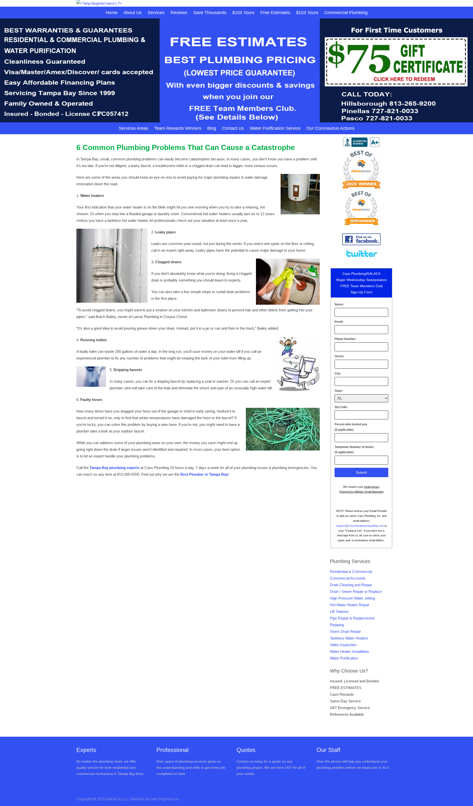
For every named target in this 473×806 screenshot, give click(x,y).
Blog (211, 128)
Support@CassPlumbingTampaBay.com (360, 525)
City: (338, 373)
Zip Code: (341, 407)
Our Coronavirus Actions (330, 128)
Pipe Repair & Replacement (352, 618)
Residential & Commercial (351, 571)
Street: (339, 356)
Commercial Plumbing (346, 12)
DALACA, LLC (117, 799)
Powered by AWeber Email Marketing (361, 491)
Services (156, 12)
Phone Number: (345, 339)
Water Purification (344, 658)
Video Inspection (343, 645)
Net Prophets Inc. (166, 799)
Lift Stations (339, 611)
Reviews (178, 12)
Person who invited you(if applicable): (351, 427)
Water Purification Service (275, 128)
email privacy (372, 486)
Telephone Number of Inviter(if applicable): (354, 449)
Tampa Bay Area (130, 774)
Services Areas (133, 128)
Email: (339, 321)
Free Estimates (275, 12)
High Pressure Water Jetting (352, 598)
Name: (339, 304)
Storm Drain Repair (345, 631)
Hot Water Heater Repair (349, 605)
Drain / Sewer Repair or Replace (356, 591)
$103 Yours (243, 12)
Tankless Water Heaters (349, 638)
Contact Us (233, 128)
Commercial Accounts (348, 578)
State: (339, 391)
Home (112, 12)
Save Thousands (209, 12)
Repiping (337, 625)
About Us (132, 12)
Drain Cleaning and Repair (351, 585)
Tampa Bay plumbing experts (114, 468)
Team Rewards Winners (177, 128)
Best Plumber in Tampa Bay (204, 474)
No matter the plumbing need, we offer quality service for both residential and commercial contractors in (106, 767)
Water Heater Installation (349, 651)
